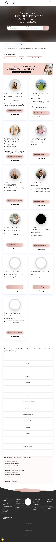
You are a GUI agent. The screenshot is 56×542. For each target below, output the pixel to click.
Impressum (28, 523)
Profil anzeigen (15, 114)
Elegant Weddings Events (13, 314)
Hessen (28, 395)
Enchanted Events (13, 94)
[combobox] (16, 28)
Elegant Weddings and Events (39, 95)
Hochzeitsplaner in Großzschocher (13, 479)
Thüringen (28, 453)
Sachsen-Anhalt (28, 440)
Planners (7, 45)
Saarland (28, 427)
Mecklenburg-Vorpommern (28, 401)
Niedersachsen (28, 408)
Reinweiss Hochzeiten (14, 228)
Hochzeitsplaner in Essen (11, 481)
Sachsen (28, 433)
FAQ (17, 505)
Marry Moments (38, 139)
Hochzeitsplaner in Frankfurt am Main (14, 470)
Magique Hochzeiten (41, 271)
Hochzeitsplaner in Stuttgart (12, 472)
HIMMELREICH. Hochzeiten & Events (40, 229)
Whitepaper (36, 504)
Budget (21, 58)
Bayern (28, 363)
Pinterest (50, 501)
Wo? (27, 26)
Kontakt (18, 507)
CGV (28, 528)
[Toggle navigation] (50, 2)
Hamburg (28, 389)
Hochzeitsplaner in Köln (10, 468)
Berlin (28, 370)
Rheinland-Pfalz (28, 421)
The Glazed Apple (12, 271)
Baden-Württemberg (28, 357)
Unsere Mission (37, 499)
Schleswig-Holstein (28, 446)
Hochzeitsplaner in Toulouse (7, 514)
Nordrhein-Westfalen (28, 414)
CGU (28, 526)
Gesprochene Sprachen (34, 58)
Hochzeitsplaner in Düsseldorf (12, 474)
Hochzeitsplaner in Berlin (11, 461)
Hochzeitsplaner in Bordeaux (7, 511)
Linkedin (50, 504)
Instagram (50, 499)
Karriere (35, 509)
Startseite (18, 499)
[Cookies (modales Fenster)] (2, 539)
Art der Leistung (10, 58)
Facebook (50, 506)
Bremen (28, 382)
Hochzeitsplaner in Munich (11, 466)
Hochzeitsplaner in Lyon (7, 507)
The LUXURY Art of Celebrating (13, 184)
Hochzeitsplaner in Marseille (7, 518)
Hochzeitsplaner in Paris (7, 503)
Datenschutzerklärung (28, 530)
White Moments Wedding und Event (13, 140)
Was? (9, 26)
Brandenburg (28, 376)
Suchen (46, 28)
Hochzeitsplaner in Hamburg (12, 463)
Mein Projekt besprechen (15, 110)
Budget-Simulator (38, 507)
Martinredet (37, 183)
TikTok (49, 508)
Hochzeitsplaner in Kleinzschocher (13, 477)
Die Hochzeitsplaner (20, 502)
